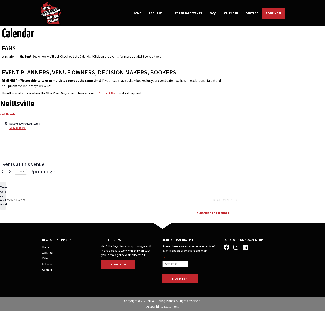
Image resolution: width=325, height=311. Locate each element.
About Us (156, 13)
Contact (251, 13)
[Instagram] (236, 247)
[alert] (3, 195)
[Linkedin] (245, 247)
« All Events (8, 114)
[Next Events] (9, 171)
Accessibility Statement (162, 307)
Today (21, 171)
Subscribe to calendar (213, 213)
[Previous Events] (2, 171)
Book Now (273, 13)
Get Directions (17, 127)
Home (137, 13)
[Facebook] (226, 247)
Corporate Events (188, 13)
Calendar (231, 13)
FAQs (213, 13)
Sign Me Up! (180, 278)
